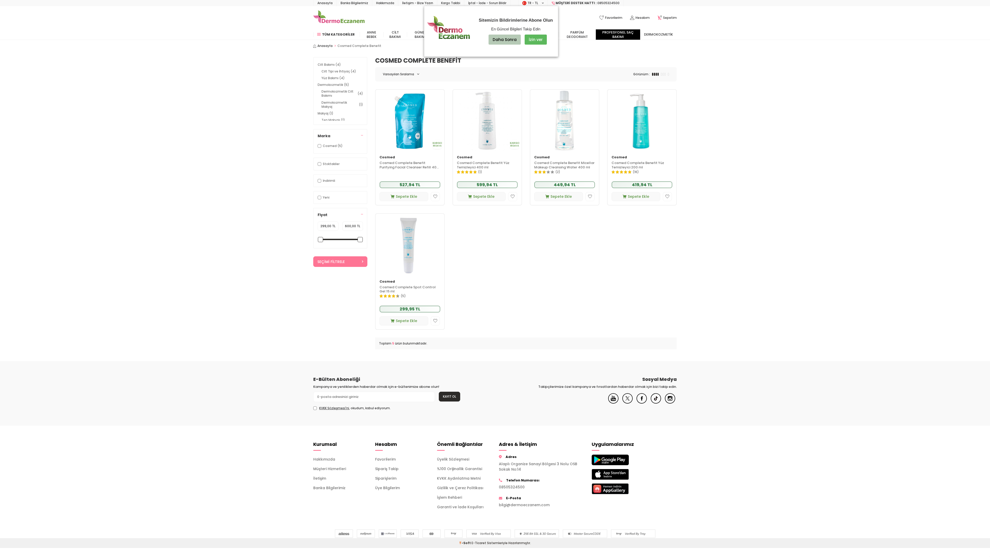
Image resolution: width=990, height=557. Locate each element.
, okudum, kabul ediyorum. (355, 408)
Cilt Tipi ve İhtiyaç (338, 71)
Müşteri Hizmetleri (329, 468)
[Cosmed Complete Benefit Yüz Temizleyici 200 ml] (642, 120)
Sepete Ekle (406, 196)
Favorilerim (385, 459)
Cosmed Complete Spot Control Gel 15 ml (408, 289)
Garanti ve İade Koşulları (460, 507)
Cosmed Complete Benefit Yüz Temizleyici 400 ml (483, 165)
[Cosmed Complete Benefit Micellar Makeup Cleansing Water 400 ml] (564, 120)
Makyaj (325, 113)
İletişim (319, 478)
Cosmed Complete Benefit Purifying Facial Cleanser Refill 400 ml (409, 165)
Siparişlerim (386, 478)
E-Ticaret (479, 543)
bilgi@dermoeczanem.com (524, 504)
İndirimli (329, 180)
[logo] (339, 18)
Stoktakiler (331, 164)
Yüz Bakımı (333, 78)
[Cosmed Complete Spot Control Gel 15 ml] (410, 244)
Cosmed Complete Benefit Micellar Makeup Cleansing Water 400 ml (564, 165)
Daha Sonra (505, 39)
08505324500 (512, 487)
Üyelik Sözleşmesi (453, 459)
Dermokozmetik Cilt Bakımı (342, 93)
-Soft (465, 543)
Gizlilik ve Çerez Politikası (460, 487)
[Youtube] (613, 402)
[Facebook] (642, 402)
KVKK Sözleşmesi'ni (334, 408)
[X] (627, 402)
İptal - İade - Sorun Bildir (487, 3)
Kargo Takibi (450, 3)
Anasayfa (325, 3)
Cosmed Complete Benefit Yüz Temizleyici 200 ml (638, 165)
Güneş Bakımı (420, 34)
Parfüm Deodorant (577, 34)
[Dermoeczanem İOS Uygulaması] (619, 474)
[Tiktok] (656, 402)
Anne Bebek (371, 34)
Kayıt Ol (449, 396)
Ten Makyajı (333, 120)
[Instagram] (670, 402)
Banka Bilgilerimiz (354, 3)
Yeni (326, 197)
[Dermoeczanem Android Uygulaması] (619, 460)
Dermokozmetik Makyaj (342, 104)
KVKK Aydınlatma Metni (459, 478)
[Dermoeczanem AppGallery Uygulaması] (619, 489)
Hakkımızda (385, 3)
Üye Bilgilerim (387, 487)
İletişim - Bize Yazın (417, 3)
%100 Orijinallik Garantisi (459, 468)
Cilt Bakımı (395, 34)
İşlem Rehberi (449, 497)
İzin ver (536, 39)
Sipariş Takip (387, 468)
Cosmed (387, 157)
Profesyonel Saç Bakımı (618, 34)
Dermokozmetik (658, 34)
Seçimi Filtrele (331, 261)
